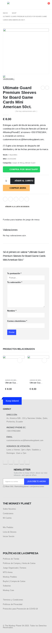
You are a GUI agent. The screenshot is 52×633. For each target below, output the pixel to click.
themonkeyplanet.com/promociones (29, 486)
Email (26, 199)
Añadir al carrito (24, 181)
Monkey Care (8, 590)
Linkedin (27, 462)
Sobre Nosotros (9, 509)
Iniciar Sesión (8, 536)
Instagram (22, 462)
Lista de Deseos (9, 532)
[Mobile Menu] (5, 4)
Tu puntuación (14, 273)
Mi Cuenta (7, 518)
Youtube (16, 462)
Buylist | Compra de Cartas (14, 581)
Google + (21, 199)
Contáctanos (8, 513)
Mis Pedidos (8, 527)
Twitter (10, 199)
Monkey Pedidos (10, 577)
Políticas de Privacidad (12, 604)
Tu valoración (14, 282)
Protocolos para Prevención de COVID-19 (20, 609)
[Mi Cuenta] (41, 5)
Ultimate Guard (30, 163)
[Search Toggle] (36, 5)
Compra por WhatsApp (24, 169)
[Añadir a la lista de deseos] (21, 380)
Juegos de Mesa (18, 163)
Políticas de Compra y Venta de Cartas (19, 563)
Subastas (7, 586)
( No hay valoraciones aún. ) (26, 111)
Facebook (5, 199)
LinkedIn (16, 199)
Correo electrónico (17, 321)
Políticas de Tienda (11, 559)
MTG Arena (7, 572)
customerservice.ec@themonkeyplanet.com (24, 440)
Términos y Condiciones (13, 600)
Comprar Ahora (18, 188)
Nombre (11, 311)
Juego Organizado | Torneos (14, 568)
